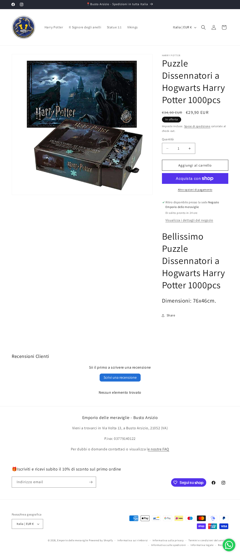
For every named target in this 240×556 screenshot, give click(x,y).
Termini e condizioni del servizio (208, 540)
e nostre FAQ (158, 449)
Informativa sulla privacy (168, 540)
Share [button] (171, 315)
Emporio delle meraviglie (72, 540)
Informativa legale (202, 545)
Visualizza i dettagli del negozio (189, 220)
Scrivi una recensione (120, 377)
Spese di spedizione (197, 126)
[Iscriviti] (91, 482)
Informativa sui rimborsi (132, 540)
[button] (203, 27)
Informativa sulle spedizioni (168, 545)
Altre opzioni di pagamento (195, 189)
